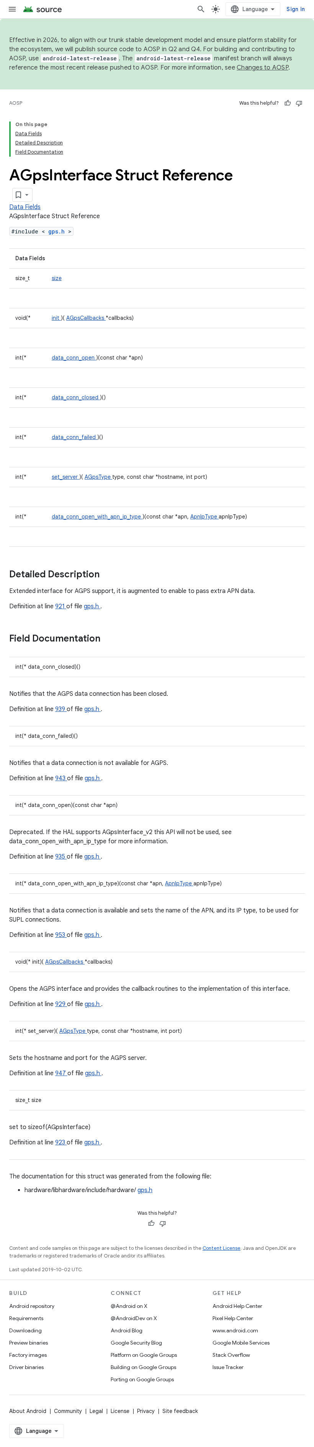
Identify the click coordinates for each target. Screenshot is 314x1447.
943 (61, 778)
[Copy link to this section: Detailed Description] (109, 575)
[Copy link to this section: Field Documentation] (110, 639)
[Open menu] (12, 9)
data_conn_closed (76, 397)
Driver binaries (26, 1367)
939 (61, 709)
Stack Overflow (231, 1354)
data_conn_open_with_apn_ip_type (97, 516)
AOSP (15, 103)
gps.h (58, 231)
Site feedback (180, 1411)
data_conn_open (74, 357)
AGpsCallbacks (86, 317)
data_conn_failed (74, 437)
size (57, 278)
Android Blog (126, 1330)
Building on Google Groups (143, 1367)
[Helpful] (287, 103)
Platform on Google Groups (144, 1354)
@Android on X (129, 1306)
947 (61, 1073)
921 (60, 606)
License (120, 1411)
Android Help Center (237, 1306)
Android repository (31, 1306)
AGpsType (98, 476)
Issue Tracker (228, 1367)
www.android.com (235, 1330)
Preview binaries (28, 1342)
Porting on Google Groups (142, 1379)
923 (61, 1142)
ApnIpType (204, 516)
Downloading (25, 1330)
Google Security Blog (136, 1342)
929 (61, 1004)
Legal (96, 1411)
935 (61, 856)
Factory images (28, 1354)
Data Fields (25, 207)
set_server (65, 476)
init (56, 317)
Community (68, 1411)
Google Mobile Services (241, 1342)
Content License (221, 1248)
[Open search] (201, 9)
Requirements (26, 1318)
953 (61, 935)
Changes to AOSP (262, 67)
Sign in (295, 9)
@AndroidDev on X (134, 1318)
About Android (27, 1411)
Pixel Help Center (233, 1318)
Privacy (146, 1411)
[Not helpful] (299, 103)
